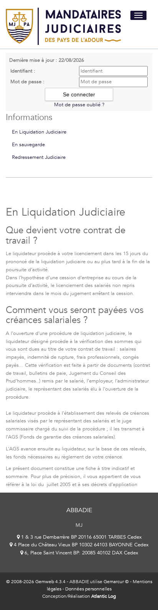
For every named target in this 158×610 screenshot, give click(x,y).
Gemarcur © (116, 582)
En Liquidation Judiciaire (39, 132)
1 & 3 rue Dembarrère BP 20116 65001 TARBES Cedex (81, 537)
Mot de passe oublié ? (79, 104)
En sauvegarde (28, 144)
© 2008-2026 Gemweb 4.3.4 (36, 582)
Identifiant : (22, 71)
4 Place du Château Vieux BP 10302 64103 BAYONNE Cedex (80, 544)
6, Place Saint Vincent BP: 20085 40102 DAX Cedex (80, 552)
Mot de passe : (27, 81)
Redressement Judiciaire (39, 157)
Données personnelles (88, 589)
